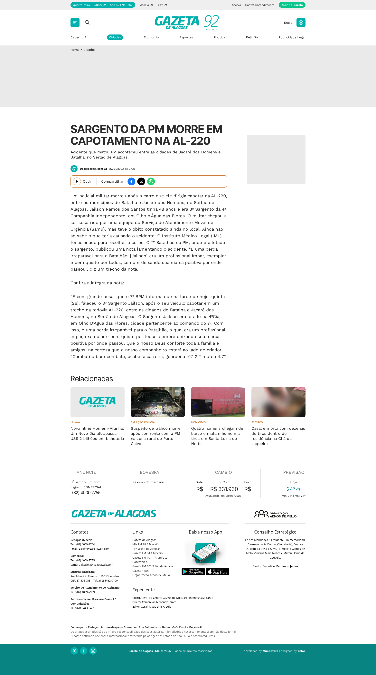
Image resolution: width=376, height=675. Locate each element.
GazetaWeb (139, 562)
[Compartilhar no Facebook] (131, 181)
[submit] (87, 22)
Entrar (289, 22)
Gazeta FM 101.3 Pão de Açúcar (152, 566)
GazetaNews (140, 571)
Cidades (115, 37)
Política (219, 37)
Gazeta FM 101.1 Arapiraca (149, 557)
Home (75, 50)
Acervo (236, 4)
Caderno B (78, 37)
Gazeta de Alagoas (144, 540)
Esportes (186, 37)
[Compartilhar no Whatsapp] (151, 181)
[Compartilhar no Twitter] (141, 181)
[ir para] (205, 553)
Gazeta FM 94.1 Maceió (147, 553)
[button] (301, 22)
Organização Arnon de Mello (151, 575)
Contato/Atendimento (259, 4)
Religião (252, 37)
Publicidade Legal (292, 37)
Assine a (292, 4)
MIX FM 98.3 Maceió (145, 544)
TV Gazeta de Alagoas (146, 549)
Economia (151, 37)
